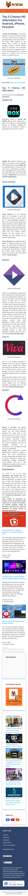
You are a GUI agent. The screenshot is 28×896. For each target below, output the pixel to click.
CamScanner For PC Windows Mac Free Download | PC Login (13, 651)
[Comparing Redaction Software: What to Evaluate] (14, 739)
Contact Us (6, 837)
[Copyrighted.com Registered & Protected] (7, 863)
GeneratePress (18, 893)
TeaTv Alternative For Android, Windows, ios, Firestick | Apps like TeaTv (12, 532)
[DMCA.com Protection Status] (7, 856)
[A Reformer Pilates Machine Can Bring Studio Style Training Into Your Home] (14, 722)
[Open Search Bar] (25, 11)
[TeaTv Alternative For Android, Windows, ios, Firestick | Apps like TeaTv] (14, 526)
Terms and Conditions (9, 845)
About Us (5, 835)
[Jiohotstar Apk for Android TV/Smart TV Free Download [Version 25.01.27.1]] (14, 573)
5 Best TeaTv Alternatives (17, 82)
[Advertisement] (14, 146)
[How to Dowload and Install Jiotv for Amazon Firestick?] (14, 617)
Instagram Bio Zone (8, 849)
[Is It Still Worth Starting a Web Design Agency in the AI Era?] (14, 774)
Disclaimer (6, 840)
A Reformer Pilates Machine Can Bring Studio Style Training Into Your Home (14, 730)
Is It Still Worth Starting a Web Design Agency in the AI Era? (13, 784)
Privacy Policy (7, 842)
